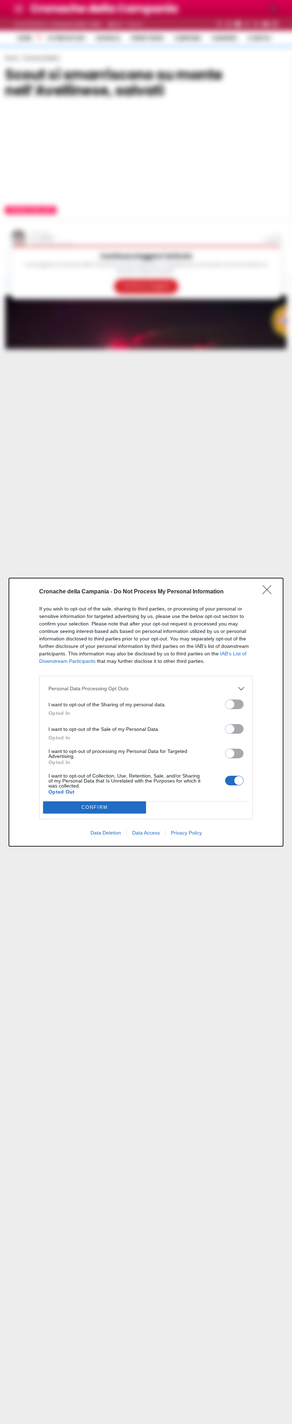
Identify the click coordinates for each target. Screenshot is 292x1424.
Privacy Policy (186, 833)
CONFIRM (95, 807)
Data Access (146, 833)
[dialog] (146, 712)
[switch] (234, 704)
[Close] (269, 592)
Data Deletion (105, 833)
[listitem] (146, 688)
